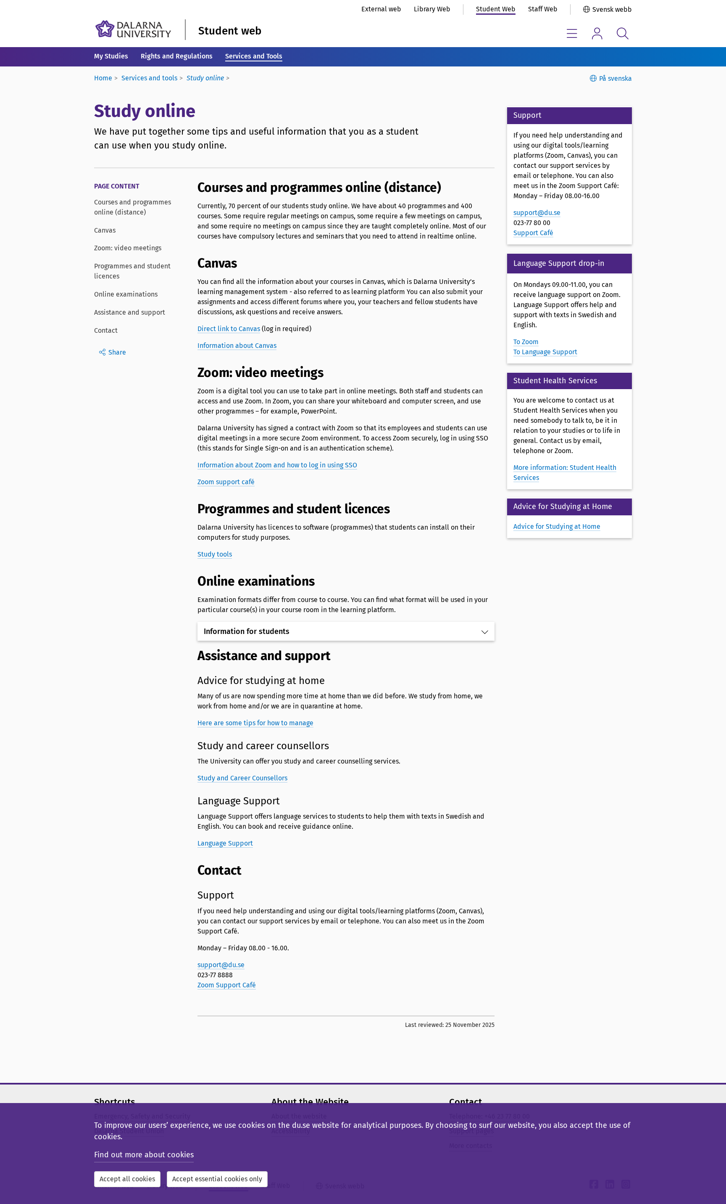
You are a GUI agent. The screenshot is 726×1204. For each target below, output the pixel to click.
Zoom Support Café (226, 985)
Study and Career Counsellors (242, 778)
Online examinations (126, 294)
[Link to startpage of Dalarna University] (133, 29)
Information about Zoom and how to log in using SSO (277, 465)
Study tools (214, 554)
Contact (106, 330)
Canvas (105, 230)
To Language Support (545, 352)
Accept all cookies (127, 1179)
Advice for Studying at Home (556, 526)
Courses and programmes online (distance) (132, 207)
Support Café (533, 233)
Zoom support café (226, 482)
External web (381, 9)
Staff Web (543, 9)
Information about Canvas (236, 346)
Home (103, 78)
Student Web (496, 9)
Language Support (225, 843)
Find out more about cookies (144, 1154)
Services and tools (149, 78)
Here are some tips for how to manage (255, 723)
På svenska (615, 78)
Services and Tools (253, 56)
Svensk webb (612, 9)
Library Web (432, 9)
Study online (205, 78)
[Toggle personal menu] (597, 33)
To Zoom (526, 342)
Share (117, 352)
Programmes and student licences (132, 271)
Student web (230, 30)
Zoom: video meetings (127, 248)
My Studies (111, 56)
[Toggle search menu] (622, 33)
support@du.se (221, 965)
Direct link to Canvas (228, 329)
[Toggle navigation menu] (572, 33)
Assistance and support (129, 312)
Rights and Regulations (177, 56)
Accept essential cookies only (217, 1179)
